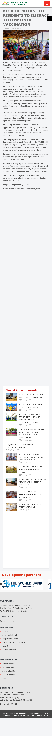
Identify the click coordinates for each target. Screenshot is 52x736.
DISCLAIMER (31, 715)
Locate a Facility (8, 671)
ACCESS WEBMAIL (9, 649)
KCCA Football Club (9, 635)
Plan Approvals (8, 667)
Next (49, 584)
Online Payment (8, 663)
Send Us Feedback (9, 674)
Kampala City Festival (10, 639)
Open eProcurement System (13, 642)
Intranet (5, 646)
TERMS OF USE (19, 715)
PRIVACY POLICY (43, 715)
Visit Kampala (7, 631)
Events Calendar (8, 678)
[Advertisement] (26, 358)
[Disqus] (26, 230)
